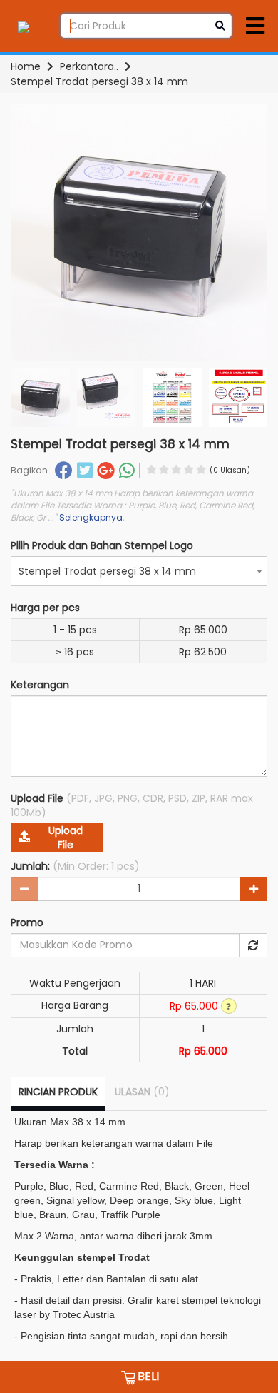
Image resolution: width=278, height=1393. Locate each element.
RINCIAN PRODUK (58, 1092)
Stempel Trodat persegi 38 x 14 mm (99, 81)
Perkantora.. (89, 66)
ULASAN (142, 1092)
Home (26, 66)
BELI (147, 1376)
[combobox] (139, 571)
